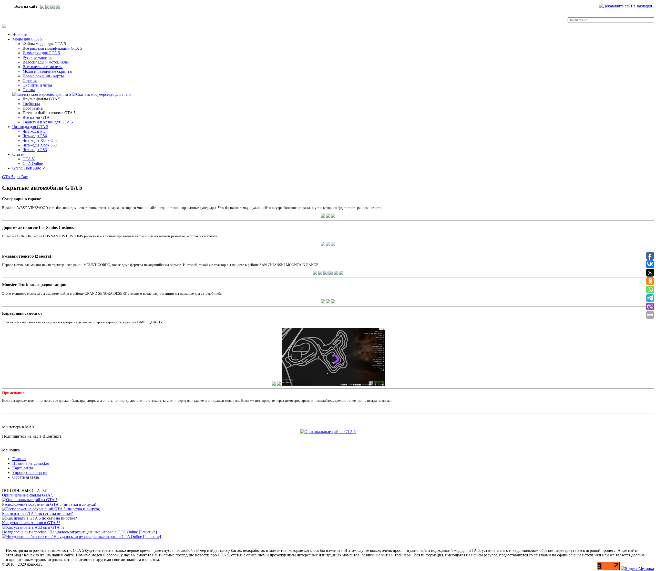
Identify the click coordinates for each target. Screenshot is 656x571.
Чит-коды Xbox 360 (40, 145)
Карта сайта (22, 468)
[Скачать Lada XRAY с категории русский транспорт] (101, 94)
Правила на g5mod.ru (30, 463)
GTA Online (33, 163)
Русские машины (38, 57)
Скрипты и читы (37, 85)
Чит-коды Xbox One (40, 140)
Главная (19, 459)
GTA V (29, 159)
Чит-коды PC (34, 131)
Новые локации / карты (43, 76)
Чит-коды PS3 (35, 149)
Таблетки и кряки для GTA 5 (48, 122)
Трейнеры (31, 103)
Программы (33, 108)
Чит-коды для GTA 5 (30, 126)
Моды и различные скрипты (47, 71)
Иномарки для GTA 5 (41, 53)
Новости (19, 34)
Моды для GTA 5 (27, 39)
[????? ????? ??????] (58, 6)
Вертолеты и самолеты (43, 67)
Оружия (30, 80)
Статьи (18, 154)
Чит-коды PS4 (35, 136)
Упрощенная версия (29, 472)
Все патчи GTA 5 (38, 117)
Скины (29, 90)
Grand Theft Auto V (28, 168)
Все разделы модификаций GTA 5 (52, 48)
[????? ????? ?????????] (42, 6)
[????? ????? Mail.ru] (53, 6)
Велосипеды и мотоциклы (46, 62)
